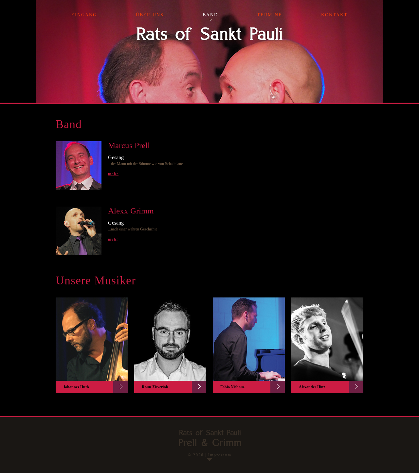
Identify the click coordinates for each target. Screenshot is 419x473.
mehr (113, 174)
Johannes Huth (76, 387)
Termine (269, 14)
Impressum (219, 455)
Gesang (116, 157)
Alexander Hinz (312, 387)
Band (210, 14)
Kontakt (334, 14)
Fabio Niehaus (232, 387)
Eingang (84, 14)
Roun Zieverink (155, 387)
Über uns (150, 14)
